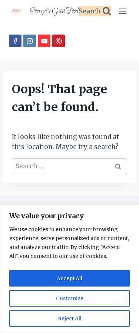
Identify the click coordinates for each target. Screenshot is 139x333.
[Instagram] (29, 41)
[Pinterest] (58, 41)
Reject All (70, 318)
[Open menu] (122, 10)
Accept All (69, 278)
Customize (69, 298)
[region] (69, 269)
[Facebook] (15, 41)
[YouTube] (44, 41)
